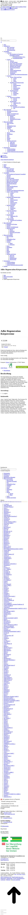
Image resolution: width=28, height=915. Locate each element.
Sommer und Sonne (11, 497)
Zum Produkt (8, 463)
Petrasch (6, 692)
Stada (6, 745)
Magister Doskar (8, 647)
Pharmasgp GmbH (8, 697)
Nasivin (6, 664)
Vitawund (6, 786)
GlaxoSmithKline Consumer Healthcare (14, 604)
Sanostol (6, 725)
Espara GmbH (7, 585)
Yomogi (6, 795)
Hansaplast (7, 612)
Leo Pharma (7, 641)
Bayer (6, 530)
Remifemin (7, 710)
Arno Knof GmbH (8, 523)
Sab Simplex (7, 718)
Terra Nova (7, 763)
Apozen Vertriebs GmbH (10, 521)
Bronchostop (7, 547)
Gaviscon (6, 597)
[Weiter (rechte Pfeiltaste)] (2, 911)
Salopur (6, 719)
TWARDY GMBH (9, 772)
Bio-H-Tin (6, 536)
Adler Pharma (4, 368)
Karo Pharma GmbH (9, 627)
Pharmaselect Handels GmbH (11, 696)
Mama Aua (7, 649)
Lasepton (6, 638)
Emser (5, 582)
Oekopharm (7, 674)
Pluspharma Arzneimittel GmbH (12, 700)
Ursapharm (7, 773)
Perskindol (6, 691)
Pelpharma (6, 689)
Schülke (6, 729)
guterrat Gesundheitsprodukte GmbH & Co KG (15, 608)
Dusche (11, 493)
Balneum (6, 528)
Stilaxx (6, 748)
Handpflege (9, 489)
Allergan (6, 511)
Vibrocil (6, 780)
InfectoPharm (7, 622)
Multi (5, 657)
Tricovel (6, 771)
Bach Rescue (7, 527)
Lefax (5, 639)
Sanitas (6, 721)
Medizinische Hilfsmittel (9, 477)
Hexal (5, 619)
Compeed (6, 559)
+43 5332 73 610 (6, 8)
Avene (6, 525)
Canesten (6, 551)
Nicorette (6, 668)
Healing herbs (7, 613)
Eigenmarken (7, 473)
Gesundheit (6, 476)
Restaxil (6, 711)
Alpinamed (7, 515)
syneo (5, 752)
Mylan (6, 661)
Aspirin (6, 524)
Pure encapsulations (9, 704)
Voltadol (6, 787)
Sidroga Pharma (8, 731)
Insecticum (7, 623)
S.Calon (6, 716)
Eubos (5, 586)
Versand (6, 347)
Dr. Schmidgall (8, 574)
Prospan (6, 703)
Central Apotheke (9, 554)
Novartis (6, 670)
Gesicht (8, 486)
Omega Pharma (8, 677)
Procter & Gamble (9, 702)
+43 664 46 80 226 (7, 822)
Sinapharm (7, 737)
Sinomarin (6, 738)
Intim (8, 491)
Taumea (6, 758)
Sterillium (6, 746)
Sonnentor (6, 742)
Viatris (6, 779)
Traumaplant (7, 769)
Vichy (6, 781)
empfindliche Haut (11, 484)
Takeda (6, 754)
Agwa (5, 508)
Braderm (6, 544)
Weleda (6, 788)
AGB (14, 878)
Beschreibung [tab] (7, 370)
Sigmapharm (7, 733)
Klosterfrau (7, 630)
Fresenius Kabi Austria (9, 596)
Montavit (6, 655)
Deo (8, 482)
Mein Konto (3, 155)
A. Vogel (6, 504)
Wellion (6, 790)
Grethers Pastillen (8, 605)
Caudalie (6, 553)
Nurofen (6, 672)
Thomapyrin (7, 768)
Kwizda (6, 632)
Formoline (6, 593)
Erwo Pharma (7, 584)
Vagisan (6, 775)
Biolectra (6, 540)
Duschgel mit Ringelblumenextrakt (13, 450)
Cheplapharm (7, 557)
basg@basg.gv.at (5, 860)
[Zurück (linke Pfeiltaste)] (1, 911)
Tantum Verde (7, 756)
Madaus (6, 646)
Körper (7, 362)
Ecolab (6, 581)
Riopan (6, 715)
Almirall (6, 513)
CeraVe (6, 555)
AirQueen (6, 509)
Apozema (6, 520)
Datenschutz (9, 878)
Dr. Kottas (7, 571)
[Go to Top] (14, 908)
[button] (14, 358)
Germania (6, 601)
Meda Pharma (7, 650)
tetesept (6, 764)
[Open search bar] (1, 38)
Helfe (5, 616)
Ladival (6, 637)
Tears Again (7, 760)
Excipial (6, 589)
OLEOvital (7, 676)
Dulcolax (6, 577)
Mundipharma (7, 658)
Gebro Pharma (8, 599)
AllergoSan (7, 512)
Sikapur (6, 734)
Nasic (5, 662)
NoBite (6, 669)
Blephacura (7, 543)
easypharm (7, 578)
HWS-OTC (7, 620)
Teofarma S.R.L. (8, 761)
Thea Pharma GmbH (9, 765)
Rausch (6, 707)
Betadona (6, 534)
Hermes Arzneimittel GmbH (11, 618)
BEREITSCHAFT (10, 9)
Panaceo (6, 685)
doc (5, 566)
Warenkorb (5, 157)
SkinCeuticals (8, 741)
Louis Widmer (8, 643)
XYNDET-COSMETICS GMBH (12, 794)
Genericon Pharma (9, 600)
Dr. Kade (6, 570)
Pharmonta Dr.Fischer (9, 699)
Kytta (5, 634)
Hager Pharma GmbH (9, 611)
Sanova (6, 726)
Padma (6, 684)
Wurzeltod (6, 792)
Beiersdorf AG (8, 531)
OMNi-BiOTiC (8, 679)
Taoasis (6, 757)
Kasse (12, 159)
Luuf (5, 645)
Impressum (3, 878)
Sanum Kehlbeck (8, 727)
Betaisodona (7, 535)
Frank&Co (7, 595)
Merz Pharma (7, 654)
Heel (5, 615)
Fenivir (6, 592)
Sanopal (6, 723)
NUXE (6, 673)
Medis (5, 653)
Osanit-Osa (7, 683)
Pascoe (6, 688)
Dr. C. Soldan (7, 569)
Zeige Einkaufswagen (6, 159)
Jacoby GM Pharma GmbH (10, 624)
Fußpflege (9, 485)
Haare (8, 488)
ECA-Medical (7, 580)
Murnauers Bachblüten (9, 660)
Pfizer (5, 695)
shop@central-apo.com (17, 877)
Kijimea (6, 628)
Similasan (7, 735)
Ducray (6, 576)
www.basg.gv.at (4, 858)
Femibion (6, 590)
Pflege (11, 495)
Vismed (6, 783)
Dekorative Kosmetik (12, 481)
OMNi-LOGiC (8, 680)
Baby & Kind (10, 480)
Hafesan (6, 609)
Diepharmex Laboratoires (10, 563)
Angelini (6, 517)
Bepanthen (7, 532)
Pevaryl (6, 693)
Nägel (8, 496)
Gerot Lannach (8, 603)
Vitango (6, 784)
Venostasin (7, 776)
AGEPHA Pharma (8, 506)
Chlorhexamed (7, 558)
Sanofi (6, 722)
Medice (6, 651)
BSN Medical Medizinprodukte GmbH (13, 548)
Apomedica (7, 519)
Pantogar (6, 687)
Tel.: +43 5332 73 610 (19, 874)
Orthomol (6, 681)
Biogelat (6, 539)
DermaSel (6, 561)
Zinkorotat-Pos (7, 796)
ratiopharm (7, 706)
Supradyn (7, 750)
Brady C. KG (7, 546)
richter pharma (7, 714)
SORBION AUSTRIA (9, 744)
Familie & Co (7, 474)
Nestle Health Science (9, 665)
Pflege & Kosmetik (8, 478)
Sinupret (6, 739)
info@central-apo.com (9, 814)
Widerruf (8, 879)
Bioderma (6, 538)
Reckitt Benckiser (8, 708)
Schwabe (6, 730)
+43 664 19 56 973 (7, 818)
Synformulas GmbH (9, 753)
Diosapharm (7, 565)
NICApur (6, 666)
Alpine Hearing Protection (10, 516)
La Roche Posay (8, 635)
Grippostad (7, 607)
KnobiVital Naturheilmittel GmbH (12, 631)
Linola (6, 642)
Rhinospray (7, 712)
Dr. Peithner (7, 573)
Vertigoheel (7, 777)
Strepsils (6, 749)
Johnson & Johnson (9, 626)
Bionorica (6, 542)
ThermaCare (7, 767)
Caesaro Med (7, 550)
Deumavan (7, 562)
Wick (5, 791)
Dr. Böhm (7, 567)
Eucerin (6, 588)
